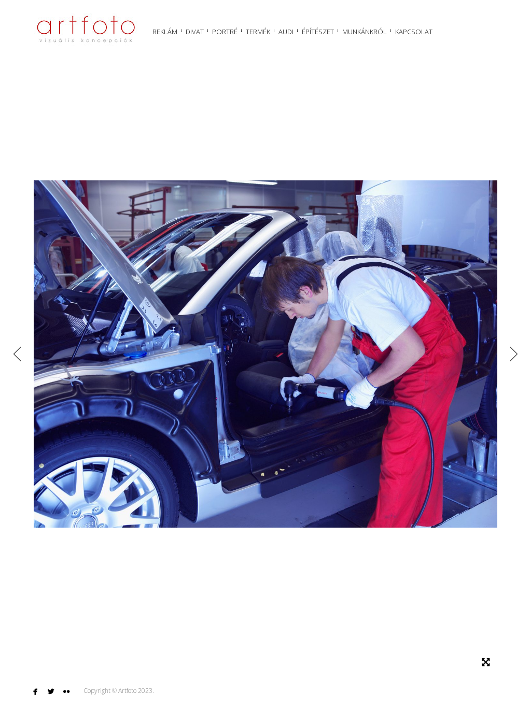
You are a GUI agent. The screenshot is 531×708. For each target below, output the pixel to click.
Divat (195, 31)
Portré (224, 31)
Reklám (164, 31)
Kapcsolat (413, 31)
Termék (258, 31)
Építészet (318, 31)
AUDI (286, 31)
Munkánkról (364, 31)
